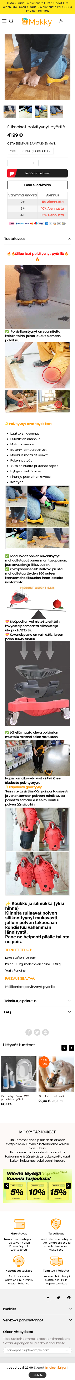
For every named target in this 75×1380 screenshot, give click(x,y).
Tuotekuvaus (14, 238)
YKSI (13, 151)
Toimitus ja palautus (20, 1001)
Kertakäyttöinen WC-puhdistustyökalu (15, 1097)
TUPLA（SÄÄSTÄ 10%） (36, 151)
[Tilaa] (66, 1350)
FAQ (7, 1012)
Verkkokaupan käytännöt (23, 1320)
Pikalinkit (9, 1309)
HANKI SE (37, 1375)
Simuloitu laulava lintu (53, 1096)
